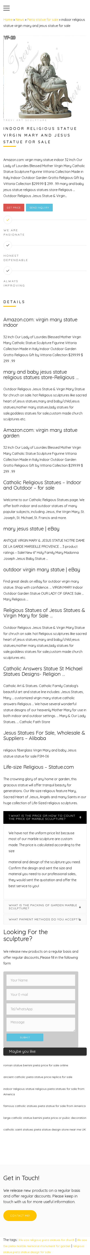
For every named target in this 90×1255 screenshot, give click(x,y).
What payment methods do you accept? (44, 919)
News (20, 20)
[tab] (45, 817)
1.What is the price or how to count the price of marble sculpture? (42, 817)
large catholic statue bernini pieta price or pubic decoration (44, 1118)
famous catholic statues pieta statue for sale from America (44, 1106)
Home (8, 20)
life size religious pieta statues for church (47, 1240)
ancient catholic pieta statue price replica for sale (37, 1077)
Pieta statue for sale (42, 20)
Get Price (14, 207)
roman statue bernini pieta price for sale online (35, 1065)
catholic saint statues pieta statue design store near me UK (44, 1129)
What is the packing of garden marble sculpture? (43, 906)
